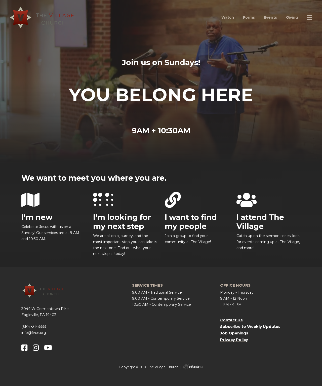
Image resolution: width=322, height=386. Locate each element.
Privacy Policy (234, 339)
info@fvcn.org (33, 332)
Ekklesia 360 (193, 366)
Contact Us (231, 320)
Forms (249, 17)
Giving (292, 17)
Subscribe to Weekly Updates (250, 326)
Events (270, 17)
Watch (227, 17)
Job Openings (234, 333)
